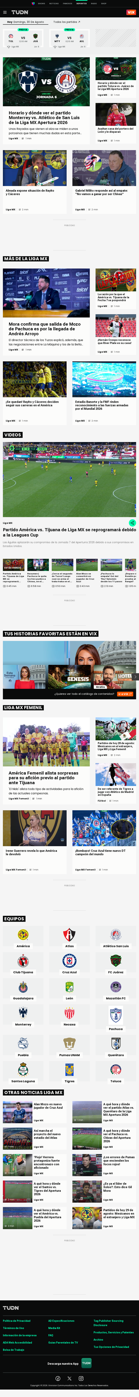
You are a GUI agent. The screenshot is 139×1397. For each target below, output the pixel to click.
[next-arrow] (135, 676)
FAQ (50, 1335)
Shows (41, 4)
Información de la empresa (20, 1335)
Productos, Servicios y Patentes (114, 1332)
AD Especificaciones (61, 1320)
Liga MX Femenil (19, 798)
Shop (103, 4)
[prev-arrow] (0, 676)
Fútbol (102, 800)
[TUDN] (20, 12)
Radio (94, 4)
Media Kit (54, 1328)
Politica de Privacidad (16, 1320)
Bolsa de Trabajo (13, 1349)
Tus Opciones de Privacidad (111, 1347)
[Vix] (131, 12)
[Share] (132, 523)
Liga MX (13, 138)
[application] (69, 479)
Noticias (54, 4)
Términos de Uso (13, 1328)
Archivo (98, 1339)
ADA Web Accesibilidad (17, 1342)
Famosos (67, 4)
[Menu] (5, 12)
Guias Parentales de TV (63, 1342)
